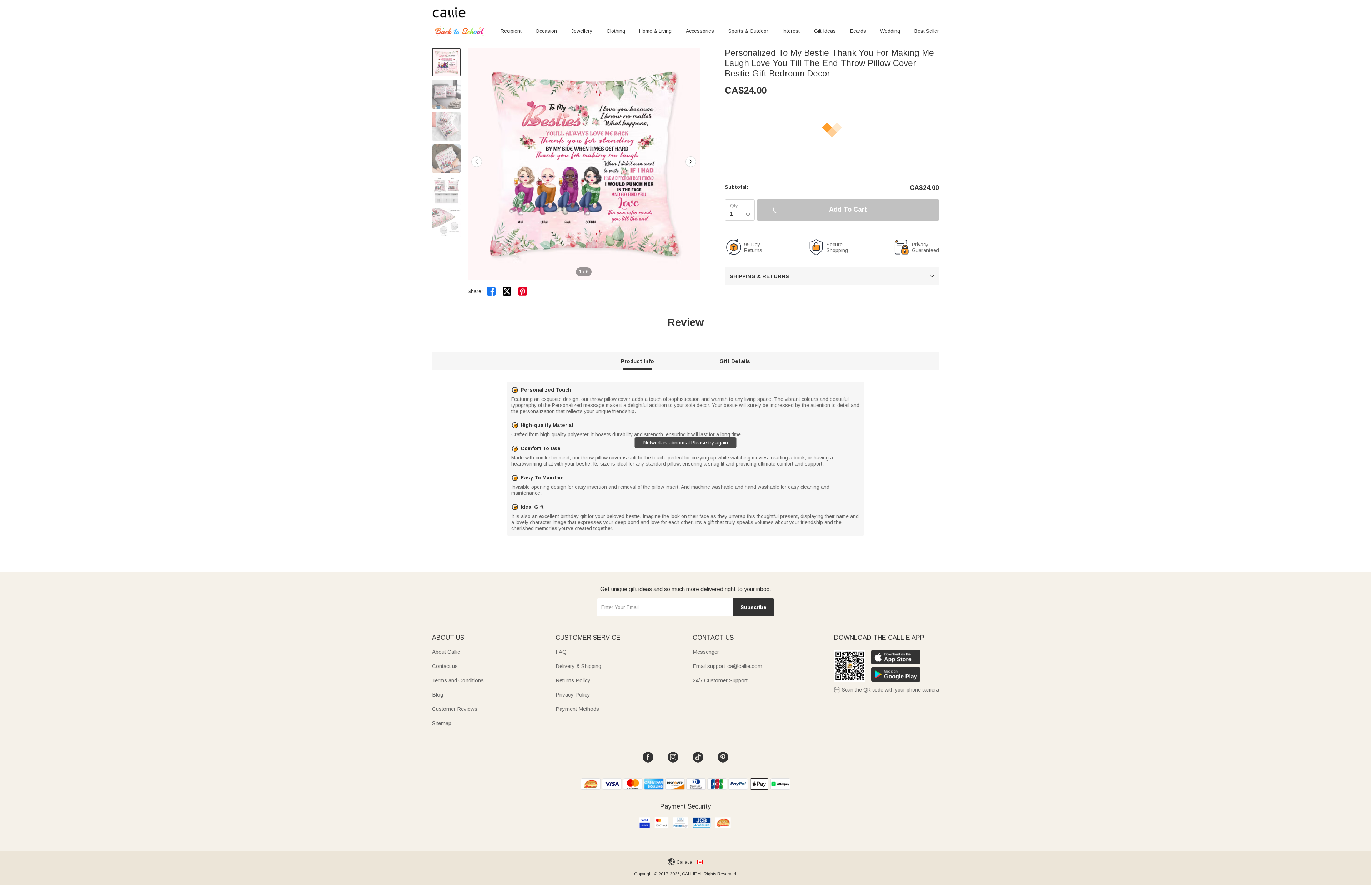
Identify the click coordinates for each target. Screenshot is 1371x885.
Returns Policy (573, 680)
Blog (437, 695)
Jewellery (581, 31)
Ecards (858, 31)
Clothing (616, 31)
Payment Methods (577, 709)
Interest (791, 31)
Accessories (700, 31)
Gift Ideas (825, 31)
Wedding (890, 31)
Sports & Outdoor (748, 31)
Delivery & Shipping (578, 666)
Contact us (445, 666)
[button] (691, 161)
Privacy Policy (573, 695)
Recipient (511, 31)
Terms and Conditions (458, 680)
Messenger (706, 652)
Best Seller (926, 31)
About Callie (446, 652)
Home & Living (655, 31)
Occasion (546, 31)
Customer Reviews (454, 709)
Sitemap (441, 723)
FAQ (561, 652)
